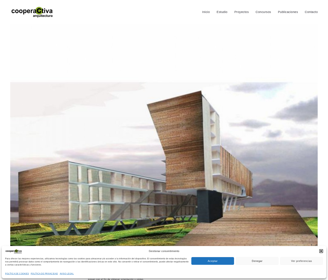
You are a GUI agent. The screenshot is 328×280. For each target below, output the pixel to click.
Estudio (222, 12)
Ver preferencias (301, 260)
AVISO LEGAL (67, 273)
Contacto (311, 12)
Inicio (206, 12)
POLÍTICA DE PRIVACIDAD (44, 273)
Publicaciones (288, 12)
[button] (321, 251)
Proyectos (241, 12)
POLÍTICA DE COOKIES (17, 273)
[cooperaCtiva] (32, 12)
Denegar (257, 260)
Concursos (263, 12)
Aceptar (213, 260)
